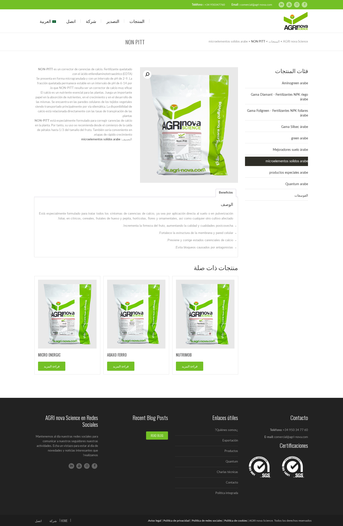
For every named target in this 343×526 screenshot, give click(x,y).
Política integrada (226, 493)
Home (64, 520)
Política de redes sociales (207, 520)
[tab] (226, 193)
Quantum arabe (296, 184)
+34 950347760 (215, 4)
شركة (91, 21)
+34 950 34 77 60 (295, 430)
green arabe (299, 138)
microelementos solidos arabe (100, 139)
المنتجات (137, 21)
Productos (231, 451)
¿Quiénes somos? (226, 430)
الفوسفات (301, 195)
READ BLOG (157, 435)
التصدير (112, 21)
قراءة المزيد (189, 366)
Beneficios (226, 192)
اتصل (71, 21)
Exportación (230, 440)
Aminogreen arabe (295, 83)
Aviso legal (154, 520)
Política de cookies (235, 520)
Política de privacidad (176, 520)
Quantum (232, 461)
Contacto (232, 482)
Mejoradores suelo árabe (290, 150)
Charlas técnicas (227, 472)
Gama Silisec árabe (294, 127)
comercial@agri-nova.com (256, 4)
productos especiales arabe (288, 172)
